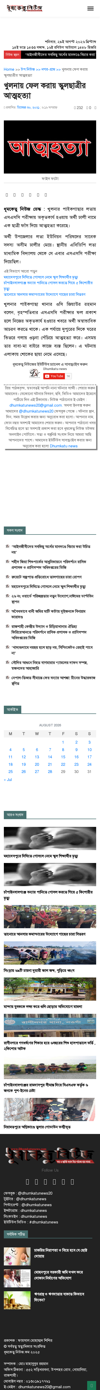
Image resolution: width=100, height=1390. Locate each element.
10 (89, 749)
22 (63, 764)
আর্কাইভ (12, 710)
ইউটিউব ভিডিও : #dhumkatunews (31, 1222)
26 (24, 771)
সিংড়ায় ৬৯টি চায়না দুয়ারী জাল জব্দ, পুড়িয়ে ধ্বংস (39, 970)
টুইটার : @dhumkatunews (25, 1199)
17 (89, 757)
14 (50, 757)
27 (37, 771)
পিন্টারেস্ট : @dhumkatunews (28, 1205)
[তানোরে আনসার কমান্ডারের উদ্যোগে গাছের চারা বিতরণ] (50, 916)
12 (24, 757)
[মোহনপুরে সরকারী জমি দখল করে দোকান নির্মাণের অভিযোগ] (17, 1278)
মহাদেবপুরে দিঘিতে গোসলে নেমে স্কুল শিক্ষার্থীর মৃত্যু (41, 277)
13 (37, 757)
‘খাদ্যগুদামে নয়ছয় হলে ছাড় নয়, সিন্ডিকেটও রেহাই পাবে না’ (52, 650)
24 (89, 764)
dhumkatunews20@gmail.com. (36, 405)
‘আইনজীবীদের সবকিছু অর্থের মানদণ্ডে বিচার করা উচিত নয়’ (51, 549)
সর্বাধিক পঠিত (16, 1234)
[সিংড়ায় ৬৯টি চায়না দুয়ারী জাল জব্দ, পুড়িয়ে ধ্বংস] (50, 952)
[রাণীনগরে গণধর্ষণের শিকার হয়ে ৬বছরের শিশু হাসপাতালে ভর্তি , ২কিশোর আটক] (50, 1025)
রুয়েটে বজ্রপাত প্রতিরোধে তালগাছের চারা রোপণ (47, 577)
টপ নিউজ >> (31, 69)
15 (63, 757)
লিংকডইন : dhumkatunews (25, 1216)
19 (24, 764)
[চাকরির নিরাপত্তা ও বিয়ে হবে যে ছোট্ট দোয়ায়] (17, 1256)
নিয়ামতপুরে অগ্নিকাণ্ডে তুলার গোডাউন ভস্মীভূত (37, 1127)
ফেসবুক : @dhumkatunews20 (28, 1193)
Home (9, 69)
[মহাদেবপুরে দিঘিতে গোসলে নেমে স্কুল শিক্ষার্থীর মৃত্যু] (50, 838)
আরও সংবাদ (15, 815)
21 (50, 764)
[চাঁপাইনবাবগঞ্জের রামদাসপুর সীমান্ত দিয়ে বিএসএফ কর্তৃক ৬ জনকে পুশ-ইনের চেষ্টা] (50, 1067)
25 (10, 771)
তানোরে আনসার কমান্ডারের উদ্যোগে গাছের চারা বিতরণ (44, 294)
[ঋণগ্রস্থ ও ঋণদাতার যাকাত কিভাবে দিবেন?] (17, 1300)
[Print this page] (95, 108)
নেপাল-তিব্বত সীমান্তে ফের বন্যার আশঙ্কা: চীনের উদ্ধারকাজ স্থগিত (53, 681)
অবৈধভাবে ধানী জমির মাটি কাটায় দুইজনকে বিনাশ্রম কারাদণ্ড (48, 614)
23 (76, 764)
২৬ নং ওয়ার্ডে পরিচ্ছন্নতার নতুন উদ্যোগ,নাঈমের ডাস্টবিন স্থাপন (52, 599)
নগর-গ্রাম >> (52, 69)
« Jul (8, 779)
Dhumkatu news (64, 446)
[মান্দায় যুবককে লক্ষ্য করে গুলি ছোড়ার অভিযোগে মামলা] (50, 988)
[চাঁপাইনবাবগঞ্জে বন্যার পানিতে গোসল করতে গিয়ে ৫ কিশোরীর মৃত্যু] (50, 874)
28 (50, 771)
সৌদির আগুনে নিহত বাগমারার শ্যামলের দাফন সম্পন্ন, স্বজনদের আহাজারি (50, 665)
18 (10, 764)
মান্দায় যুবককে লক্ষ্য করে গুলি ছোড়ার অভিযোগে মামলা (43, 1006)
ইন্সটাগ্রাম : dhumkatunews (25, 1210)
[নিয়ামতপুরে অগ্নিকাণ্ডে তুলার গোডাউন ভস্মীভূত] (50, 1109)
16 (76, 757)
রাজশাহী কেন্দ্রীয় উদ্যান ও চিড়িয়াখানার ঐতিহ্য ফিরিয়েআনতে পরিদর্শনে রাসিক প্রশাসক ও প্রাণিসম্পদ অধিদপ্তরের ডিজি (49, 632)
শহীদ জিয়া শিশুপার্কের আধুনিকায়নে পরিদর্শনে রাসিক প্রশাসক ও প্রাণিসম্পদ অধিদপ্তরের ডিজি (49, 565)
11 (10, 757)
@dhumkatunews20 (36, 411)
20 (37, 764)
